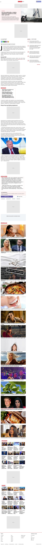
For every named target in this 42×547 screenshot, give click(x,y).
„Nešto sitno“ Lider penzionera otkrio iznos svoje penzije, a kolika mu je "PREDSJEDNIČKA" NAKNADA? (35, 56)
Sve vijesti (2, 535)
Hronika (2, 541)
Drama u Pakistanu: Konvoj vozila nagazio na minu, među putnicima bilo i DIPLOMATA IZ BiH (16, 448)
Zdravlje (12, 536)
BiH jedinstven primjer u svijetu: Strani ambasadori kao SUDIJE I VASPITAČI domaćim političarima (16, 467)
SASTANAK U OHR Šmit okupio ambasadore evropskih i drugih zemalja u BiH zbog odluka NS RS (4, 458)
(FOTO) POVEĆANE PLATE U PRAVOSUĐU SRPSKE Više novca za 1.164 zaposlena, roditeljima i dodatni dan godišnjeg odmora (22, 493)
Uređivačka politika (21, 544)
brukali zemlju (19, 59)
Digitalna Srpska (23, 535)
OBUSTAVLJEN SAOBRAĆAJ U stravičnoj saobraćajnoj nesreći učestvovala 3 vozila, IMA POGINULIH (35, 61)
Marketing (6, 544)
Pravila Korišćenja (11, 544)
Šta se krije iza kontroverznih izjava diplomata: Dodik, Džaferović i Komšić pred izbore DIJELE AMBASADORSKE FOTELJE (8, 96)
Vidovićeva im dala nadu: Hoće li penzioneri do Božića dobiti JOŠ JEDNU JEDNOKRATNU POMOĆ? (34, 52)
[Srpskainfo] (21, 1)
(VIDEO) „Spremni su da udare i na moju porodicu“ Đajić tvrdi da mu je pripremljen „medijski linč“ (16, 512)
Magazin (12, 540)
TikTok (33, 540)
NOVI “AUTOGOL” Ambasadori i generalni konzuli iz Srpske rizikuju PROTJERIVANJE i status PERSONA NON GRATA (4, 448)
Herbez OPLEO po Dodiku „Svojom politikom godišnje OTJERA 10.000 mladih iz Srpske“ (16, 493)
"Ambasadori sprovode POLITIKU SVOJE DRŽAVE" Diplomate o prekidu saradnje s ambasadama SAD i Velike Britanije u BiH (22, 448)
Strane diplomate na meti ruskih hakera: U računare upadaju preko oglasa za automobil (22, 467)
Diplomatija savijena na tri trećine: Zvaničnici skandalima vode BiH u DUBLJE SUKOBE (7, 93)
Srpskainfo (7, 196)
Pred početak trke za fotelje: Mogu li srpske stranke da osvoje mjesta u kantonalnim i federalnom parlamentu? (4, 512)
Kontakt (16, 544)
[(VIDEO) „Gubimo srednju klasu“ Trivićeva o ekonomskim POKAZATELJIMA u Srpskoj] (4, 498)
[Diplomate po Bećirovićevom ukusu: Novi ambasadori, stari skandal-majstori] (10, 444)
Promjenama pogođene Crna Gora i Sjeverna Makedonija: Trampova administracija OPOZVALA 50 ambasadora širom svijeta (16, 458)
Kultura (12, 541)
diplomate (14, 198)
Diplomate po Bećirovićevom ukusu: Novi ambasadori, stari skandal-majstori (10, 448)
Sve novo (38, 64)
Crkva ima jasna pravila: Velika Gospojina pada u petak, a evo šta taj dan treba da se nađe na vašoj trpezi (35, 42)
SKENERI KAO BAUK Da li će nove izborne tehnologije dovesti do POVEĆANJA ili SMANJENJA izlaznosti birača (10, 503)
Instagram (33, 537)
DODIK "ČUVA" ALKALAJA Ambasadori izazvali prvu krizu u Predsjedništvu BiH (10, 458)
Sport (11, 535)
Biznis (1, 540)
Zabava (12, 537)
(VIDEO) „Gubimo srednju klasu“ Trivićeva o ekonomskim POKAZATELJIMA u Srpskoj (4, 503)
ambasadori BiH (9, 198)
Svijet (14, 446)
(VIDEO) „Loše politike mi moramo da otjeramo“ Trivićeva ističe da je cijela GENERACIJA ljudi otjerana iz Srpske (16, 503)
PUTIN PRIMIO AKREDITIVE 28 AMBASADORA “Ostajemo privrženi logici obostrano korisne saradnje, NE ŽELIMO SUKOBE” (22, 458)
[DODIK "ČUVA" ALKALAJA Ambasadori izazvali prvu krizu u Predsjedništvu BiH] (10, 453)
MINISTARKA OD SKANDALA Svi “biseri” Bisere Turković (7, 90)
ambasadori (3, 198)
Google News (20, 196)
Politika (3, 446)
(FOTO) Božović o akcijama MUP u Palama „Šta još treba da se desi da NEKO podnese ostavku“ (10, 493)
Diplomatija (18, 198)
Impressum (2, 544)
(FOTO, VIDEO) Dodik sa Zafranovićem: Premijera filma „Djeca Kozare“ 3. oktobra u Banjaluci (22, 512)
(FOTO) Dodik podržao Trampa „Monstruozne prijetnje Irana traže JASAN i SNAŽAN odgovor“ (10, 512)
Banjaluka (22, 537)
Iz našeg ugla (22, 536)
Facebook (33, 535)
